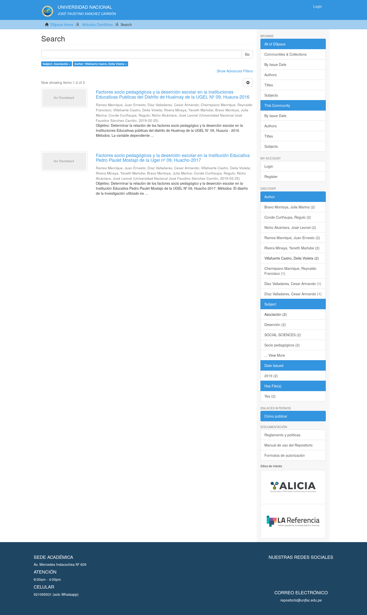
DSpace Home (61, 24)
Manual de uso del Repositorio (288, 445)
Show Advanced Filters (235, 70)
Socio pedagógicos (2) (282, 344)
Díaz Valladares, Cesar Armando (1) (293, 293)
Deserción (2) (275, 324)
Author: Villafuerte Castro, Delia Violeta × (100, 64)
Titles (268, 84)
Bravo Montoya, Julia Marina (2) (289, 206)
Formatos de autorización (284, 455)
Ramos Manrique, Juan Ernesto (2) (292, 237)
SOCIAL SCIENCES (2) (282, 334)
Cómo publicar (275, 416)
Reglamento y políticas (282, 434)
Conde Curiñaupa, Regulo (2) (287, 217)
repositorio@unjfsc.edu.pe (301, 600)
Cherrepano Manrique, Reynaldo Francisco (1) (290, 271)
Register (271, 176)
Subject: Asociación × (56, 64)
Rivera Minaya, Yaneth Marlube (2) (292, 247)
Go (247, 54)
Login (268, 166)
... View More (274, 355)
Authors (270, 74)
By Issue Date (275, 64)
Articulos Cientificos (97, 24)
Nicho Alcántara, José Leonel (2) (290, 227)
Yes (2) (270, 396)
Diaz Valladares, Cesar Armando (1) (292, 283)
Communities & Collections (285, 54)
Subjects (271, 95)
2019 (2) (271, 375)
